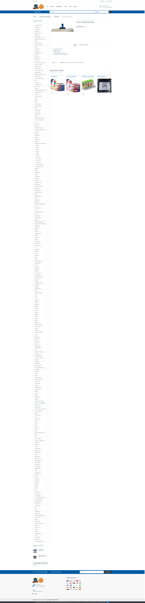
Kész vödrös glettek (38, 261)
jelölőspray (37, 251)
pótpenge (36, 391)
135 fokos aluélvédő (38, 25)
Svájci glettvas (37, 464)
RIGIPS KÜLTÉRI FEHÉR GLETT (40, 409)
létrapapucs (37, 304)
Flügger (36, 170)
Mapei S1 (36, 320)
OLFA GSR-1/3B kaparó (39, 351)
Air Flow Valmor (37, 29)
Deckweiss (37, 94)
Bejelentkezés (102, 1)
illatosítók (36, 237)
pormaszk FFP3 (37, 389)
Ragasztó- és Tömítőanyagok (40, 403)
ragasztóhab (37, 405)
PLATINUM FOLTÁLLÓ (39, 379)
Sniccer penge (37, 162)
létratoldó (36, 306)
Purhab (36, 395)
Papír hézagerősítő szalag (39, 367)
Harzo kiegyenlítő (38, 207)
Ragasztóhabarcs (38, 407)
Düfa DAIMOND (38, 104)
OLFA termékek (38, 158)
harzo (36, 206)
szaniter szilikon (37, 466)
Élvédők (36, 149)
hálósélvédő (37, 202)
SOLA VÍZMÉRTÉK (38, 438)
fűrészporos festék (38, 182)
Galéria (70, 6)
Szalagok (61, 75)
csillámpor (36, 88)
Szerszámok (56, 16)
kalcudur (36, 259)
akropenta (36, 35)
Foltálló (36, 174)
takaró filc (36, 484)
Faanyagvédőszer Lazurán (39, 117)
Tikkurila (36, 509)
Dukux (36, 108)
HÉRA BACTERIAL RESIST (39, 211)
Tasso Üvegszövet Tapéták (40, 497)
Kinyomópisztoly (38, 275)
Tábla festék (37, 480)
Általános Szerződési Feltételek (52, 599)
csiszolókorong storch (39, 92)
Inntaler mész (37, 243)
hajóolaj (36, 198)
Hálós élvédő (37, 200)
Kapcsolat (75, 6)
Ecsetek (36, 147)
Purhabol (36, 399)
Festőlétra (36, 141)
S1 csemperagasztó (38, 411)
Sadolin (36, 413)
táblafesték (37, 482)
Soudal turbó (37, 450)
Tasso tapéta (37, 493)
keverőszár (37, 271)
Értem (108, 602)
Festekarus (35, 599)
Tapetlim (36, 487)
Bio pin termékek (38, 68)
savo (35, 416)
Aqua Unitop (37, 50)
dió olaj (36, 98)
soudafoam (37, 444)
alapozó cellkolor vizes (39, 37)
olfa (35, 349)
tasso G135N (37, 491)
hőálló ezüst (37, 227)
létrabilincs (36, 302)
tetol (35, 507)
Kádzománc (37, 255)
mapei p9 (36, 318)
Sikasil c (36, 434)
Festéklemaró (37, 135)
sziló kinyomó (37, 474)
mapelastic (37, 322)
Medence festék (37, 326)
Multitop (36, 343)
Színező (36, 476)
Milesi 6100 (37, 336)
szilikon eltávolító (38, 472)
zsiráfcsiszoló (37, 539)
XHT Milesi (36, 531)
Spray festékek (37, 452)
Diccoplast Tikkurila (38, 96)
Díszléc (36, 102)
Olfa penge (37, 359)
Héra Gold (36, 213)
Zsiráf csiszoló (37, 537)
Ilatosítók (36, 235)
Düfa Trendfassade (38, 106)
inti (35, 247)
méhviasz (36, 328)
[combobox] (71, 12)
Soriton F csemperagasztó (39, 440)
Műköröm (36, 340)
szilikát (36, 470)
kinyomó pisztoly (38, 273)
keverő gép (37, 267)
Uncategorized (37, 513)
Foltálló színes (37, 176)
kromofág (36, 284)
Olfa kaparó (37, 353)
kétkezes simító (37, 263)
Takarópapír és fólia (39, 166)
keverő (36, 265)
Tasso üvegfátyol (38, 495)
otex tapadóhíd (37, 363)
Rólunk (65, 6)
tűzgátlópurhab (37, 511)
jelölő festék (37, 249)
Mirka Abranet (37, 338)
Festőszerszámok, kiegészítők (45, 16)
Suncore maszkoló (38, 460)
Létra (36, 296)
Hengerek (37, 153)
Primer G (36, 393)
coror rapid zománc (38, 84)
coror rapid (37, 82)
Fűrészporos (37, 180)
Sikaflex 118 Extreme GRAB (40, 432)
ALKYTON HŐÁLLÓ (38, 43)
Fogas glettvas (37, 172)
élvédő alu (36, 115)
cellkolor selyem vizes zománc (40, 74)
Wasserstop (37, 527)
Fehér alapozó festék (38, 127)
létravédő (36, 308)
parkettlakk (37, 371)
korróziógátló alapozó (39, 282)
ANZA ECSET (37, 48)
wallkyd (36, 519)
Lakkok (36, 290)
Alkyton (36, 41)
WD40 (36, 529)
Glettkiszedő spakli (38, 192)
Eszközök (78, 20)
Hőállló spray (37, 225)
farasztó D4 (37, 123)
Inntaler (36, 239)
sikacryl (36, 430)
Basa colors (37, 60)
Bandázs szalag (37, 58)
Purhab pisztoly (37, 397)
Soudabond (37, 442)
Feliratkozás (108, 572)
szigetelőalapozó (38, 468)
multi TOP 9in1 (37, 342)
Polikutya (36, 385)
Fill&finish (36, 168)
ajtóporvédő (37, 31)
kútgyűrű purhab (38, 288)
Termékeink (52, 6)
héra (35, 209)
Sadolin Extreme (37, 414)
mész (36, 334)
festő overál (37, 139)
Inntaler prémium (38, 245)
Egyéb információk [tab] (83, 44)
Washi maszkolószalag (39, 523)
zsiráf (36, 535)
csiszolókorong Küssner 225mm (40, 90)
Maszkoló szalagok (38, 324)
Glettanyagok (37, 188)
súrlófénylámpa (37, 462)
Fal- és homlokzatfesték (39, 119)
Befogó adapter (37, 66)
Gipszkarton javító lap (38, 186)
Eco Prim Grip (37, 112)
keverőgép (36, 269)
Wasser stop (37, 525)
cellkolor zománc (38, 76)
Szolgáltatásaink (59, 6)
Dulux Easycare (37, 110)
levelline (36, 312)
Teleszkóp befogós (38, 499)
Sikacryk (36, 428)
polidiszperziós (37, 383)
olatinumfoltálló (37, 347)
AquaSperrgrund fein (38, 52)
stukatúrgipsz (37, 458)
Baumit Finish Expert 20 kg (39, 62)
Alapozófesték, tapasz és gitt (40, 39)
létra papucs (37, 300)
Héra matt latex (37, 215)
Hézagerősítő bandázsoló (39, 221)
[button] (73, 21)
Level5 (36, 310)
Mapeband (37, 314)
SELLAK (36, 420)
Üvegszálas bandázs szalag (39, 515)
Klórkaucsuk (37, 278)
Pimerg (36, 373)
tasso (36, 489)
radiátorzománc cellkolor (39, 401)
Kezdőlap (34, 16)
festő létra (36, 137)
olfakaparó (37, 361)
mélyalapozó (37, 330)
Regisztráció (110, 1)
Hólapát (36, 229)
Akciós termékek (38, 33)
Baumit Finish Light (38, 64)
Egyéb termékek (37, 114)
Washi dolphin (37, 521)
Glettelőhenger (37, 190)
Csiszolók (37, 145)
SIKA (35, 424)
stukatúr (36, 454)
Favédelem (37, 125)
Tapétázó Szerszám (39, 164)
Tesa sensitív (37, 505)
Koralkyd (36, 280)
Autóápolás (37, 56)
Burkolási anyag (37, 72)
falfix (35, 121)
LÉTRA (36, 298)
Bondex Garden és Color (39, 70)
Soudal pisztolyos (38, 448)
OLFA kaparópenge (38, 355)
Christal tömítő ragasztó (39, 78)
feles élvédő (37, 133)
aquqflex (36, 54)
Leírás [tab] (75, 44)
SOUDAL (36, 446)
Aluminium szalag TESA (39, 44)
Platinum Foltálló (38, 377)
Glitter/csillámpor (38, 196)
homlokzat (37, 231)
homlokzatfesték (38, 233)
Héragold (36, 219)
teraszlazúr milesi (38, 503)
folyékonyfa (37, 178)
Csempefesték (37, 86)
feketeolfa (36, 131)
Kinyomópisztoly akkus (39, 276)
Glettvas (36, 194)
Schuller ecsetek (37, 418)
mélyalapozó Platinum (39, 332)
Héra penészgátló (38, 217)
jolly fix (36, 253)
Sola (35, 436)
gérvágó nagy (37, 184)
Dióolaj (36, 100)
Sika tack (36, 426)
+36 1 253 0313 (35, 1)
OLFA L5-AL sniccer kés (39, 357)
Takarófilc (36, 486)
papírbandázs (37, 369)
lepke (36, 294)
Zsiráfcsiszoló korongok (39, 541)
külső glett (36, 286)
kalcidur (36, 257)
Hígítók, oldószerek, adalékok (40, 223)
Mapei (36, 316)
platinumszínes (37, 381)
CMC (35, 80)
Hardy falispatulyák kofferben (40, 204)
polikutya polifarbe (38, 387)
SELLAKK (36, 422)
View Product (52, 93)
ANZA (36, 46)
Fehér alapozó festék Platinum (40, 129)
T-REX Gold (37, 478)
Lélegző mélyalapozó (38, 292)
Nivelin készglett (37, 345)
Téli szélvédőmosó (38, 501)
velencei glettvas (38, 517)
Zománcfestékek (38, 533)
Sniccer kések (37, 160)
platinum (36, 375)
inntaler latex (37, 241)
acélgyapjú (37, 27)
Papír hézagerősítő (38, 365)
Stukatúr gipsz (37, 456)
